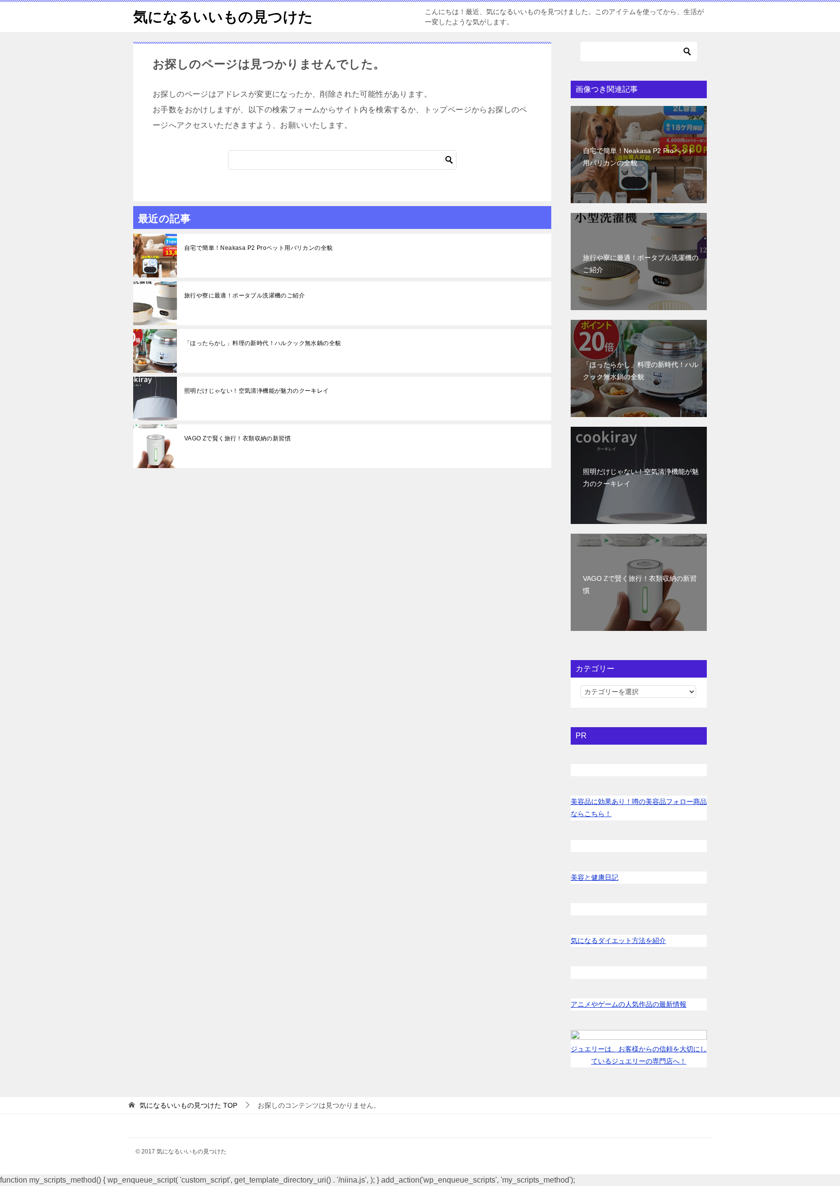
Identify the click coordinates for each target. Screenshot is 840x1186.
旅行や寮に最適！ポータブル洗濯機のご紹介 (244, 295)
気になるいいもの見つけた (223, 17)
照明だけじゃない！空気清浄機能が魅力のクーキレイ (256, 390)
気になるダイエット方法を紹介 (618, 940)
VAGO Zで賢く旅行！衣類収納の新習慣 (237, 438)
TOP (188, 1105)
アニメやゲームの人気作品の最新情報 (628, 1004)
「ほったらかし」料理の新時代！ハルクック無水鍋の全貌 (262, 343)
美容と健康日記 (594, 877)
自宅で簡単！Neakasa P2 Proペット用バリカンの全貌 (258, 247)
